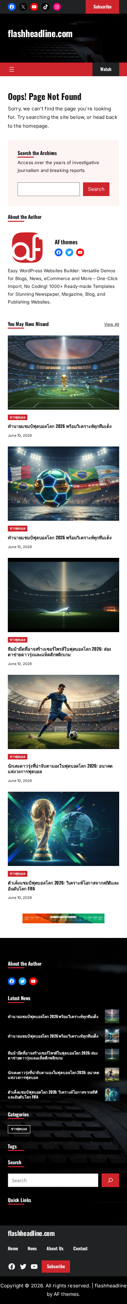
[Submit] (110, 1180)
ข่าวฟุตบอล (17, 417)
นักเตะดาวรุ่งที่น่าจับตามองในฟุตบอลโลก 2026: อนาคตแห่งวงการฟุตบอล (60, 768)
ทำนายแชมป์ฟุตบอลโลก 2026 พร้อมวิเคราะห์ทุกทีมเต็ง (60, 426)
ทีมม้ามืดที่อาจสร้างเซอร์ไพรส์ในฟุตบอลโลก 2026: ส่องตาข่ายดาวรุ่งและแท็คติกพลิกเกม (59, 651)
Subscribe (56, 1266)
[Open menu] (12, 69)
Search (96, 189)
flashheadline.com (40, 33)
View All (111, 324)
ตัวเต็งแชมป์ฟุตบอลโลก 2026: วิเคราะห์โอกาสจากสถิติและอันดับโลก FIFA (63, 885)
